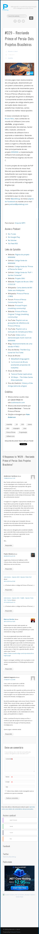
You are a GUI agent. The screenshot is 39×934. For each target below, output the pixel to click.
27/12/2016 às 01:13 (9, 602)
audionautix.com (18, 402)
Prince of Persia (10, 432)
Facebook (15, 21)
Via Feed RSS (13, 243)
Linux (24, 428)
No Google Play (14, 237)
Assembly (9, 424)
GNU (7, 428)
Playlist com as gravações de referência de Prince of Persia (18, 323)
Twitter (19, 21)
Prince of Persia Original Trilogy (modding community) (18, 314)
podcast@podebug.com (18, 204)
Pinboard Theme (15, 932)
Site (7, 787)
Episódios (10, 58)
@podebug (15, 198)
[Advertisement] (19, 912)
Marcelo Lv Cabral (13, 51)
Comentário (9, 759)
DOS (22, 424)
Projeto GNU (20, 278)
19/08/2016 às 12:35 (9, 478)
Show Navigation (31, 18)
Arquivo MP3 (20, 223)
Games (30, 424)
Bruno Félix (9, 118)
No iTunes (12, 234)
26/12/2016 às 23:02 (9, 581)
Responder (8, 545)
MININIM (14, 152)
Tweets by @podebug (9, 857)
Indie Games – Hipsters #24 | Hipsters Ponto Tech (18, 577)
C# (17, 424)
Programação (23, 432)
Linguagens (16, 428)
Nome (9, 777)
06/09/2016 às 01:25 (9, 556)
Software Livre (10, 436)
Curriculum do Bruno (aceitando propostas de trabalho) (20, 365)
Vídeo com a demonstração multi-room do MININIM (20, 338)
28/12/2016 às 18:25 (9, 621)
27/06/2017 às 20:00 (9, 679)
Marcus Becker (9, 619)
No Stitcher (12, 240)
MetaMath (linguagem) (20, 359)
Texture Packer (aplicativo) (21, 374)
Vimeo (23, 21)
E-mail (9, 782)
